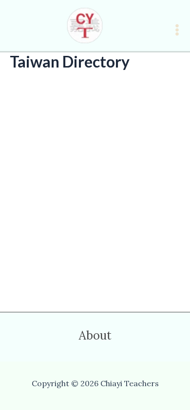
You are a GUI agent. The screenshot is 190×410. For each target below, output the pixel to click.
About (95, 335)
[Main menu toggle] (177, 29)
